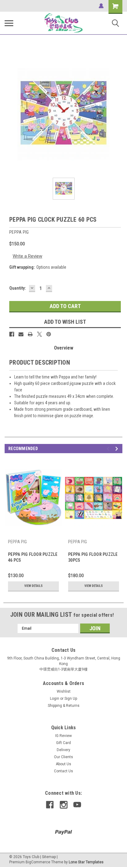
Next (117, 448)
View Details (33, 586)
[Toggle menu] (9, 23)
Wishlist (64, 691)
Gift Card (63, 743)
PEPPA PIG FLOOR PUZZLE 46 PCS (33, 557)
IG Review (63, 736)
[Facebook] (11, 334)
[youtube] (77, 805)
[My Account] (101, 5)
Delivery (63, 750)
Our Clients (63, 757)
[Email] (20, 334)
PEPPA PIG (17, 541)
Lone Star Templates (86, 862)
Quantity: (17, 288)
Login (54, 698)
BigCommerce (38, 862)
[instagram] (64, 805)
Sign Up (70, 698)
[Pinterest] (48, 334)
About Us (63, 764)
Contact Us (63, 771)
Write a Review (27, 256)
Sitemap (49, 857)
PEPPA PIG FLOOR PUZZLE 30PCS (93, 557)
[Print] (30, 334)
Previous (109, 448)
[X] (39, 334)
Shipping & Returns (64, 705)
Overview (63, 348)
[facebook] (50, 805)
